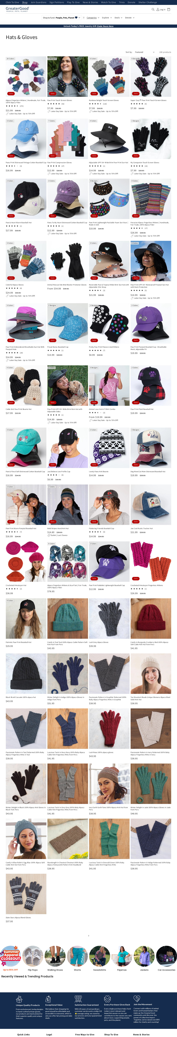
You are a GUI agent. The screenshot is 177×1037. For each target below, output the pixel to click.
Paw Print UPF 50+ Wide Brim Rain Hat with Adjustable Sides (64, 410)
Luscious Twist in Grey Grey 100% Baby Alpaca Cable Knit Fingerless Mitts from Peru (65, 808)
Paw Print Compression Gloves (59, 162)
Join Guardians (38, 2)
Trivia (122, 2)
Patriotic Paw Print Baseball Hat (18, 642)
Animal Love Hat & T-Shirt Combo (102, 409)
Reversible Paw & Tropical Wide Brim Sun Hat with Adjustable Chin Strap (109, 286)
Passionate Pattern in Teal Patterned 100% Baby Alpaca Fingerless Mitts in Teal (25, 753)
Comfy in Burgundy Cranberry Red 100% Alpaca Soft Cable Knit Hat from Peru (149, 643)
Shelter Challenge (148, 2)
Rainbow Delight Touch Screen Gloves (104, 100)
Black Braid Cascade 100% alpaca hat (21, 697)
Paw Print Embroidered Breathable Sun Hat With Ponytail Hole (25, 348)
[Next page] (88, 936)
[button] (153, 9)
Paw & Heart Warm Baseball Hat (18, 222)
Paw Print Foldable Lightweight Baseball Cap (107, 585)
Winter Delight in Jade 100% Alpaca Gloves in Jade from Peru (151, 808)
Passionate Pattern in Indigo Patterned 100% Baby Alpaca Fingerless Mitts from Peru (150, 863)
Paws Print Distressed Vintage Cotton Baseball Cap (26, 162)
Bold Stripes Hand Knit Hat (58, 528)
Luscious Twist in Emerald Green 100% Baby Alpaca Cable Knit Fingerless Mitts (106, 863)
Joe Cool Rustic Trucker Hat (142, 528)
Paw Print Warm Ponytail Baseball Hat (21, 528)
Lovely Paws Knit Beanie (98, 471)
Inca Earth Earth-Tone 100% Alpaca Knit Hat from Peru (108, 808)
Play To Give (73, 2)
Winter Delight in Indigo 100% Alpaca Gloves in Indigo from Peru (65, 698)
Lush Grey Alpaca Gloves (98, 642)
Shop (25, 2)
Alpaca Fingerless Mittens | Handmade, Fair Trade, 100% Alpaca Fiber (26, 101)
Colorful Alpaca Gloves (15, 285)
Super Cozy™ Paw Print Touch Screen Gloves (149, 100)
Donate (131, 2)
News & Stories (90, 2)
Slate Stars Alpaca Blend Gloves (18, 917)
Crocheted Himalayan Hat (16, 585)
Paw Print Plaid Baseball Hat (142, 409)
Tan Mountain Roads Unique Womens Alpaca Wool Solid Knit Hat (150, 698)
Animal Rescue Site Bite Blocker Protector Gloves (67, 285)
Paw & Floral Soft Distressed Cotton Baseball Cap (25, 471)
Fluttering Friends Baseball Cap (101, 528)
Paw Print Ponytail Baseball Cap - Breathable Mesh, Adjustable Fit (148, 348)
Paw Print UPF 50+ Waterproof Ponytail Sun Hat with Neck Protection (150, 286)
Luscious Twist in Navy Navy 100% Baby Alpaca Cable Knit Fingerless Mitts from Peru (66, 753)
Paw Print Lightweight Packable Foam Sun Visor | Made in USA (108, 223)
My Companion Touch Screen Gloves (145, 162)
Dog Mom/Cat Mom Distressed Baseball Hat (148, 471)
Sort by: (129, 52)
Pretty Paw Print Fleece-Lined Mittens (104, 347)
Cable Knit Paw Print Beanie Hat (18, 409)
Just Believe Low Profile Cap (58, 471)
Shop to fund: (58, 17)
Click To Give (12, 2)
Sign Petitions (56, 2)
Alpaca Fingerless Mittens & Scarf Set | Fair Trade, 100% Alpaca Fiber (67, 586)
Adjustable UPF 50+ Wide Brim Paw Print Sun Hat (108, 162)
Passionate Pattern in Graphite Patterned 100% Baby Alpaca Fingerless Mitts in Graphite (107, 698)
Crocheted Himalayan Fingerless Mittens (147, 585)
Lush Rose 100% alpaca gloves (101, 752)
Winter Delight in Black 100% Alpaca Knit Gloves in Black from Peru (26, 808)
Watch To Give (108, 2)
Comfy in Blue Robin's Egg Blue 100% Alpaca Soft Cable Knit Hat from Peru (25, 863)
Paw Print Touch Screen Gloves (59, 100)
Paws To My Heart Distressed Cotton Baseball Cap (67, 222)
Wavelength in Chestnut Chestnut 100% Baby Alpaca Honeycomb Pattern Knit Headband (65, 863)
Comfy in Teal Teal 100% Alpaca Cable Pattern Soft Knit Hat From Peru (67, 643)
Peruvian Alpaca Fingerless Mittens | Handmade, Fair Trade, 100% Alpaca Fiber (150, 223)
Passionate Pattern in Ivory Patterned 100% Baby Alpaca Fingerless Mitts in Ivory (150, 753)
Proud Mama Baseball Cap (57, 347)
